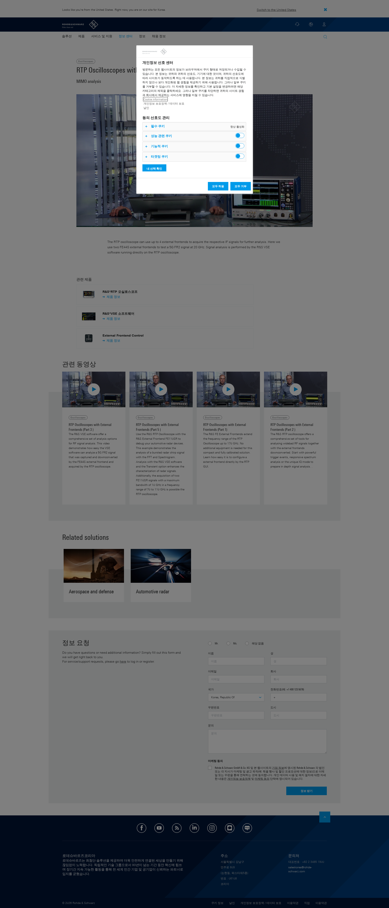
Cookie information (155, 99)
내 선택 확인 (154, 168)
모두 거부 (241, 186)
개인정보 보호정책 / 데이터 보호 (163, 103)
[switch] (239, 135)
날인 (146, 107)
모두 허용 (218, 186)
